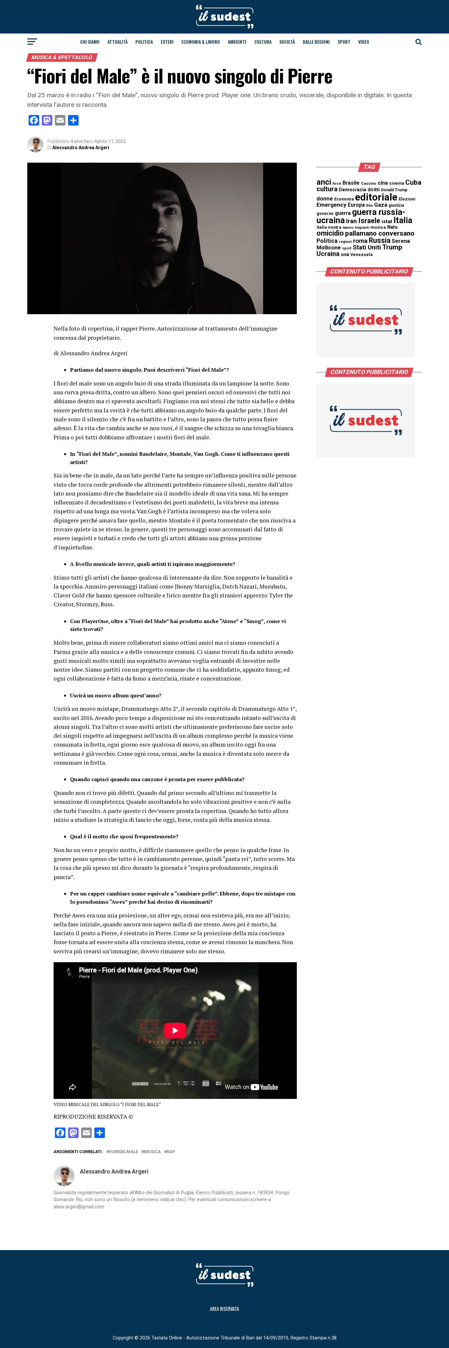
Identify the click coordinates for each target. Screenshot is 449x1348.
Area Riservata (224, 1308)
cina (383, 183)
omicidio (330, 233)
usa (345, 254)
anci (324, 182)
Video (363, 41)
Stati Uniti (367, 247)
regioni (345, 242)
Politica (144, 41)
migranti (362, 227)
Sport (344, 41)
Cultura (263, 41)
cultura (327, 189)
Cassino (368, 183)
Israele (369, 221)
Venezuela (361, 254)
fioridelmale (123, 1152)
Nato (392, 227)
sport (346, 248)
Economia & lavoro (200, 41)
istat (387, 221)
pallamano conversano (379, 233)
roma (360, 240)
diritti (373, 189)
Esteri (167, 41)
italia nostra (329, 227)
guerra (343, 213)
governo (325, 213)
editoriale (376, 197)
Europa (356, 205)
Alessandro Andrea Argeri (80, 147)
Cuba (413, 182)
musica (152, 1152)
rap (171, 1152)
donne (325, 198)
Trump (392, 247)
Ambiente (237, 41)
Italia (402, 220)
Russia (379, 240)
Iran (351, 221)
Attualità (117, 41)
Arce (337, 183)
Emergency (331, 204)
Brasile (351, 183)
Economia (344, 199)
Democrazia (352, 190)
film (369, 205)
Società (287, 41)
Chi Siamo (90, 41)
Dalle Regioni (316, 41)
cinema (396, 183)
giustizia (396, 205)
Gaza (380, 204)
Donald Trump (394, 190)
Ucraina (328, 254)
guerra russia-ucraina (361, 216)
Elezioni (407, 199)
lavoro (348, 227)
